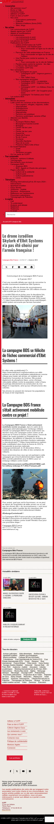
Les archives (14, 758)
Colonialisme (8, 659)
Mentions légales (13, 745)
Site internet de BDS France (12, 559)
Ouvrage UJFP (27, 673)
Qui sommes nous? (14, 734)
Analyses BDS (33, 260)
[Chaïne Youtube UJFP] (23, 772)
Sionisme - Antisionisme (20, 679)
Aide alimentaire (25, 654)
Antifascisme (39, 654)
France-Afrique (19, 663)
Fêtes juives (32, 663)
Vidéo (24, 682)
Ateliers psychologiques (29, 656)
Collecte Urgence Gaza (16, 728)
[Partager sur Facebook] (12, 267)
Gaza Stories (44, 663)
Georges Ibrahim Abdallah (13, 665)
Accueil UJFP (7, 221)
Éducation (42, 682)
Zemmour (32, 682)
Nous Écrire (6, 810)
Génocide (28, 665)
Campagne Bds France (10, 260)
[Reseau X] (17, 772)
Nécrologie (15, 673)
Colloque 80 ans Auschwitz (29, 657)
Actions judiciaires (10, 654)
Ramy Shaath (16, 677)
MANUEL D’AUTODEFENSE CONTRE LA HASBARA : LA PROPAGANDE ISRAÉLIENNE (13, 595)
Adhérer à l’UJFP (13, 721)
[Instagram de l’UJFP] (30, 772)
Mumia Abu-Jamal (21, 671)
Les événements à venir (16, 731)
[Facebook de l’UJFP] (10, 772)
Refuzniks (27, 677)
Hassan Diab (39, 665)
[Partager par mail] (25, 267)
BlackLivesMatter (9, 657)
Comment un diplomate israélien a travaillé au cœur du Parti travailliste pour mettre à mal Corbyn (10, 693)
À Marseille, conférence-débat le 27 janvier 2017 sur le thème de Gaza (43, 693)
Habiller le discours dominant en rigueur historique (14, 625)
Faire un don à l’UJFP (15, 724)
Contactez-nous (13, 738)
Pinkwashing (39, 673)
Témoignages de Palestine (22, 680)
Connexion (11, 748)
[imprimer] (31, 267)
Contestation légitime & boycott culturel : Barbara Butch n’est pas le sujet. (38, 596)
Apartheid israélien (10, 656)
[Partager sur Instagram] (19, 267)
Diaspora (35, 661)
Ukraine (37, 680)
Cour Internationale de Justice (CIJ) (28, 659)
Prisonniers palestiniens (12, 675)
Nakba (32, 671)
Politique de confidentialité (17, 741)
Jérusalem (33, 667)
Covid (27, 661)
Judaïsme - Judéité (20, 667)
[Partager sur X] (6, 267)
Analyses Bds (17, 221)
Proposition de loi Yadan (33, 675)
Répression (38, 677)
